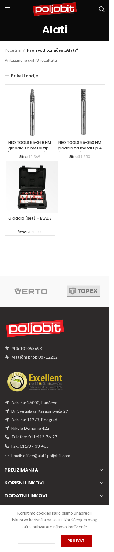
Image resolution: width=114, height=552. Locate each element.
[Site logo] (55, 8)
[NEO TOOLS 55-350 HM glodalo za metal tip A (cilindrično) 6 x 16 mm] (82, 112)
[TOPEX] (83, 291)
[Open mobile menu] (8, 9)
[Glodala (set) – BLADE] (32, 187)
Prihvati (76, 540)
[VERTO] (31, 291)
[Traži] (102, 9)
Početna (13, 50)
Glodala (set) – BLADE (29, 218)
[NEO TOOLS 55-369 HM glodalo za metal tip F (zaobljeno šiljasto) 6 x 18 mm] (32, 112)
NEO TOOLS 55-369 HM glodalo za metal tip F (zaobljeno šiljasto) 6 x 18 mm (29, 150)
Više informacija (36, 540)
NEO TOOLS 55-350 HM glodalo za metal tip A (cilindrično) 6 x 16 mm (80, 148)
